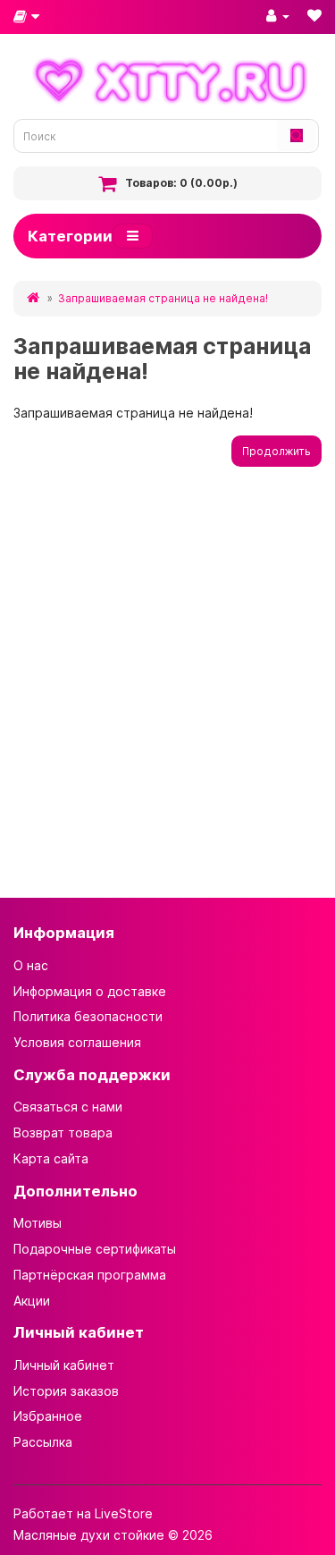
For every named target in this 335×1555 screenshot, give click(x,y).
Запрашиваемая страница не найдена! (163, 298)
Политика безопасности (88, 1016)
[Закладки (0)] (314, 15)
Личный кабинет (63, 1365)
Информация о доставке (89, 991)
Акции (31, 1300)
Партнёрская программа (89, 1274)
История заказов (66, 1391)
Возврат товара (63, 1132)
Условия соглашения (77, 1042)
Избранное (47, 1416)
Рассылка (42, 1441)
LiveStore (124, 1513)
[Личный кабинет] (277, 15)
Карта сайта (50, 1158)
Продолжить (276, 451)
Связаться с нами (67, 1106)
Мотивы (37, 1222)
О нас (30, 965)
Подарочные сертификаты (94, 1248)
